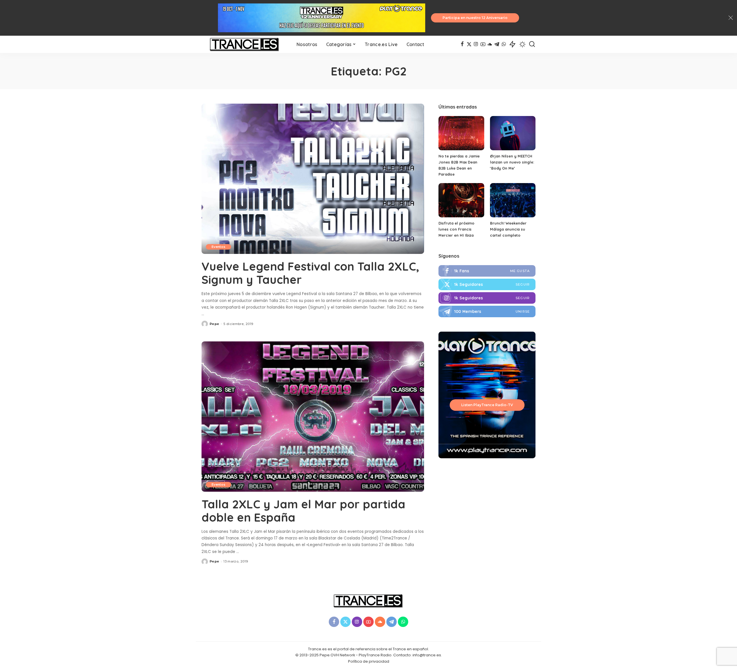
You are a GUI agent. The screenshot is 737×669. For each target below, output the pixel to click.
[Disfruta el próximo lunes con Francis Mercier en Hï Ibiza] (461, 200)
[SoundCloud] (489, 44)
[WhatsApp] (503, 44)
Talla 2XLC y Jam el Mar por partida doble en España (303, 510)
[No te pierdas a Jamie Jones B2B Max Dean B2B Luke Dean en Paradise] (461, 133)
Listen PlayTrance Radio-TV (487, 405)
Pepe (214, 324)
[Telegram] (496, 44)
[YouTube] (482, 44)
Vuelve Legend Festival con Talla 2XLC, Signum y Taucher (310, 273)
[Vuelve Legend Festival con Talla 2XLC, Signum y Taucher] (313, 179)
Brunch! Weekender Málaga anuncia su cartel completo (508, 229)
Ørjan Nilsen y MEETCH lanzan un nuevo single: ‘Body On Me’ (512, 162)
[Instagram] (476, 44)
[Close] (731, 18)
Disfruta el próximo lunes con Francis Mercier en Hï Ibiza (456, 229)
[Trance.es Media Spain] (245, 44)
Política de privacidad (368, 661)
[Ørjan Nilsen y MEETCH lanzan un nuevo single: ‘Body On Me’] (512, 133)
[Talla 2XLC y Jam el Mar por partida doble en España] (313, 416)
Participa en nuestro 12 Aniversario (475, 18)
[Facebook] (462, 44)
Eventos (218, 247)
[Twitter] (469, 44)
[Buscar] (532, 44)
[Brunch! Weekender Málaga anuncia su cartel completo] (512, 200)
